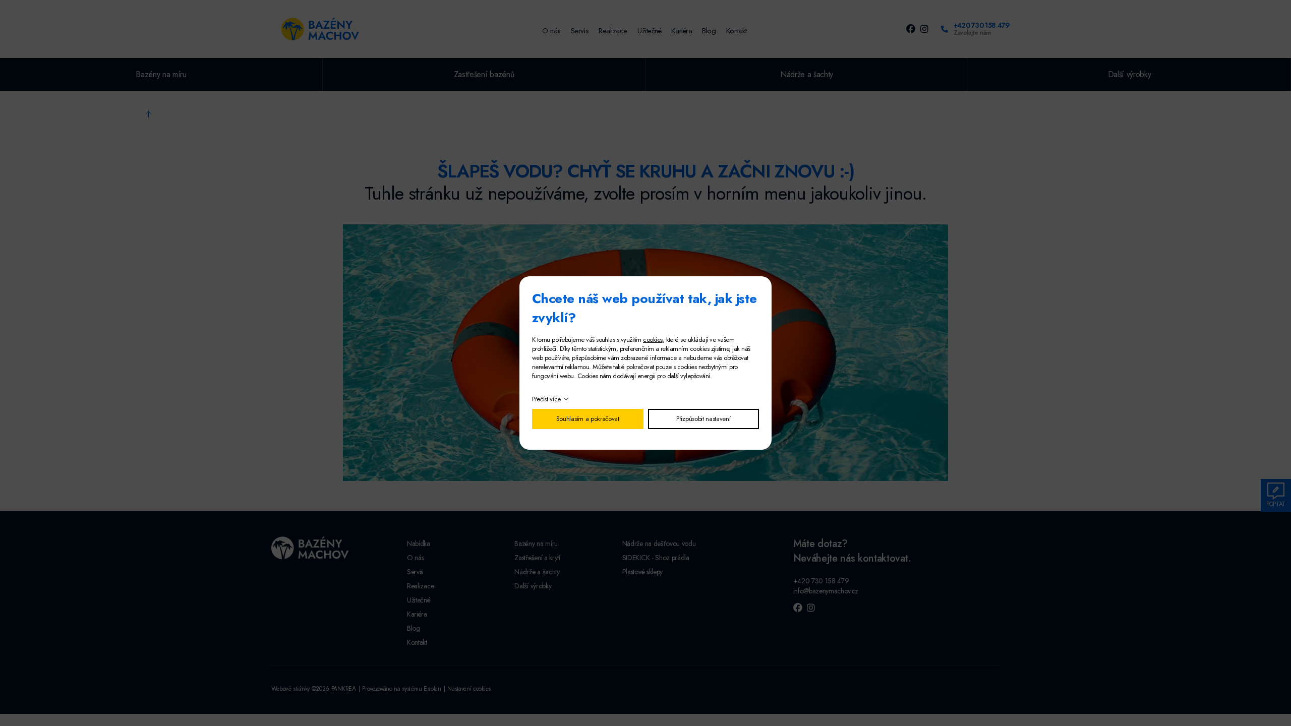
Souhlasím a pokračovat (587, 419)
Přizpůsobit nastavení (703, 419)
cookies (652, 339)
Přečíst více (546, 399)
